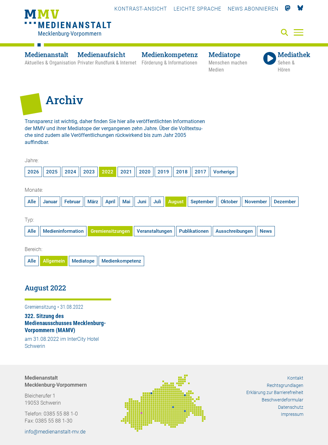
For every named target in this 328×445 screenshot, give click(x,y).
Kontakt (295, 378)
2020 (145, 172)
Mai (126, 202)
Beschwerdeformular (282, 399)
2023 (89, 172)
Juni (141, 202)
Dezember (285, 202)
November (256, 202)
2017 (200, 172)
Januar (50, 202)
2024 (70, 172)
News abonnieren (253, 9)
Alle (32, 202)
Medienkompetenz (121, 261)
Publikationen (194, 231)
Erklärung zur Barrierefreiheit (274, 392)
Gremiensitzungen (110, 231)
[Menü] (298, 32)
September (202, 202)
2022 (107, 172)
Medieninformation (63, 231)
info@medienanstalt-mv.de (55, 432)
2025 (52, 172)
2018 (182, 172)
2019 (163, 172)
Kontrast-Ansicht (140, 9)
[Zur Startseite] (68, 24)
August (176, 202)
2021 (126, 172)
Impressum (292, 414)
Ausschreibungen (234, 231)
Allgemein (54, 261)
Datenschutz (290, 407)
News (266, 231)
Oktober (229, 202)
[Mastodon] (288, 9)
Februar (72, 202)
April (110, 202)
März (92, 202)
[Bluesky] (300, 9)
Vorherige (223, 172)
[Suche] (286, 33)
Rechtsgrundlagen (285, 385)
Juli (157, 202)
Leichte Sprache (197, 9)
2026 (33, 172)
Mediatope (83, 261)
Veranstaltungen (154, 231)
